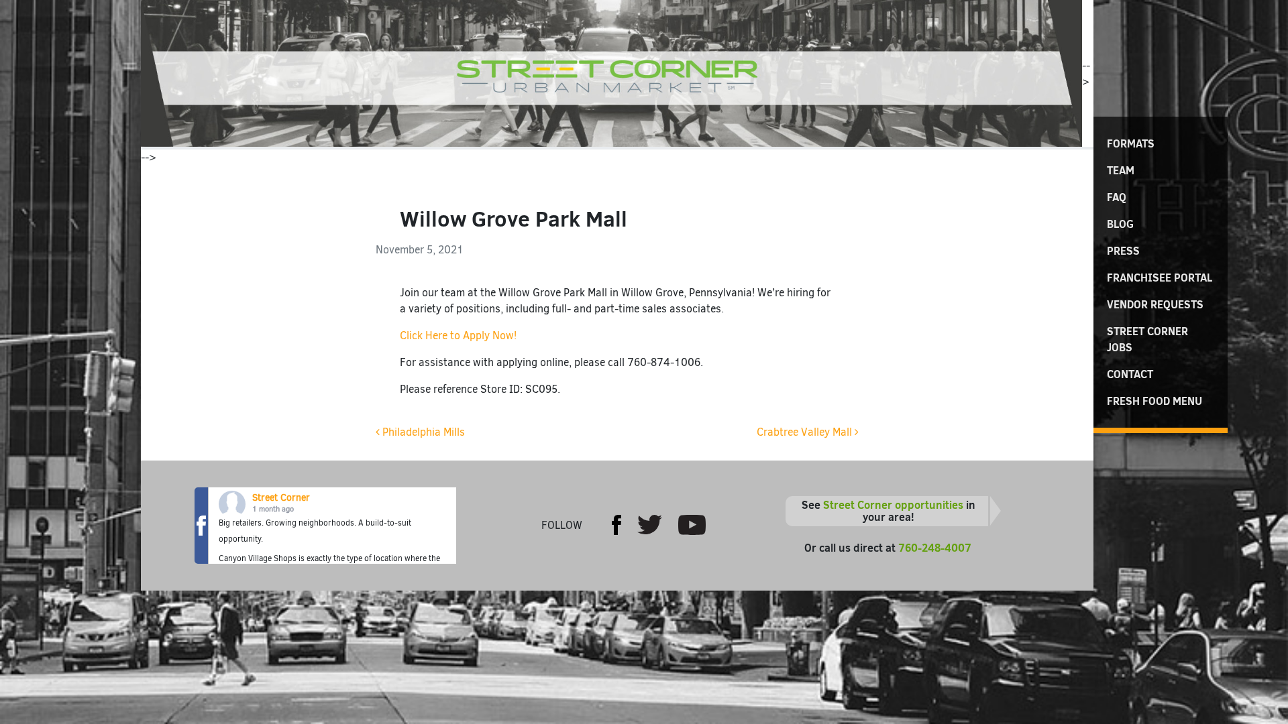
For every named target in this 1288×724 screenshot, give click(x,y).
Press (1123, 250)
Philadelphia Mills (422, 432)
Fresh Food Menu (1154, 401)
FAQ (1116, 197)
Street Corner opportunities (893, 504)
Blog (1120, 224)
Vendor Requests (1155, 304)
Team (1120, 170)
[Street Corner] (611, 73)
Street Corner (281, 497)
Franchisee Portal (1159, 277)
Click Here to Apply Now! (458, 335)
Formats (1131, 143)
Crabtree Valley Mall (806, 432)
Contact (1130, 374)
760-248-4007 (934, 547)
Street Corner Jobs (1147, 339)
